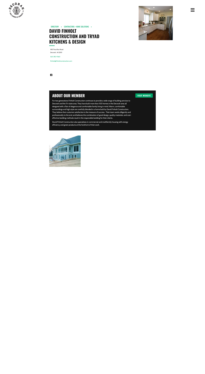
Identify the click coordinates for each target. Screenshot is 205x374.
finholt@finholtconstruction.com (61, 61)
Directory (55, 26)
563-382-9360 (55, 57)
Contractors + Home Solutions (76, 26)
